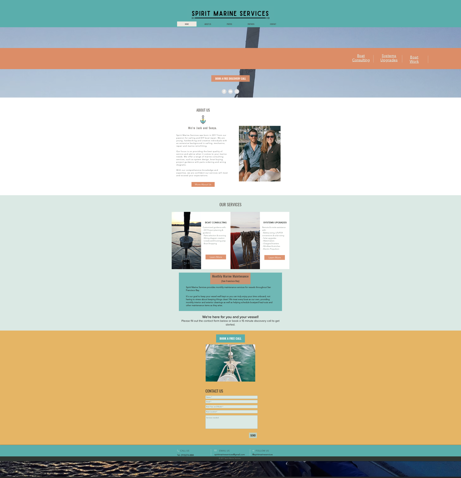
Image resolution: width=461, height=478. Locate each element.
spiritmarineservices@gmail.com (229, 454)
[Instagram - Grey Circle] (236, 91)
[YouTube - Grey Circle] (230, 91)
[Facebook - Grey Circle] (224, 91)
